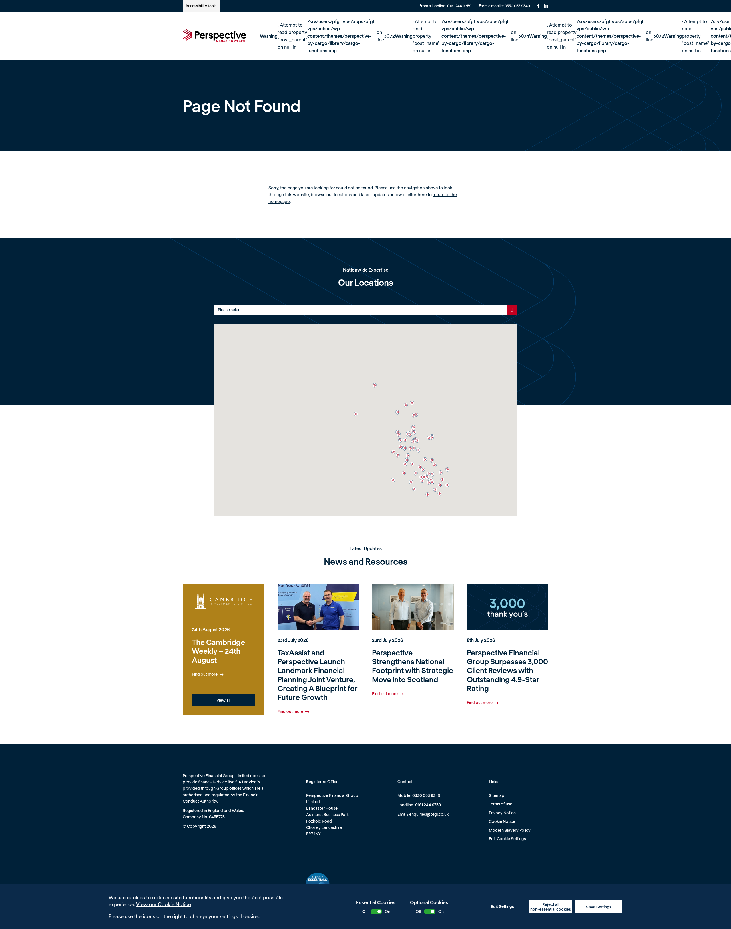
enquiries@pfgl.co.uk (429, 814)
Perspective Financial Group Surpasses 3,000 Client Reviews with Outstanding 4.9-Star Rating (507, 670)
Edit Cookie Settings (507, 838)
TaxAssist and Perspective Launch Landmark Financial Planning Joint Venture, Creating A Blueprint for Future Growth (317, 674)
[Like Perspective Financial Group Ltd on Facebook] (538, 6)
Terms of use (500, 803)
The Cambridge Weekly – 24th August (218, 651)
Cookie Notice (502, 821)
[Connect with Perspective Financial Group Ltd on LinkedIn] (546, 6)
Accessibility (201, 5)
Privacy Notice (502, 812)
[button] (414, 448)
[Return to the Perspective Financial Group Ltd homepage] (214, 35)
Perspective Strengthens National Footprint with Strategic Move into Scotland (412, 666)
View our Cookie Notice (163, 904)
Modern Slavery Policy (510, 830)
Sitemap (496, 795)
